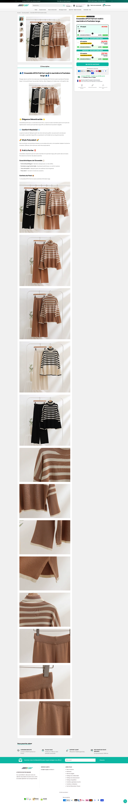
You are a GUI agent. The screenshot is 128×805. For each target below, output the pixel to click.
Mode (36, 9)
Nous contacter (70, 769)
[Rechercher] (64, 5)
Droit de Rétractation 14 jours (73, 786)
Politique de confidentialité (73, 775)
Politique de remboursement (73, 777)
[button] (92, 31)
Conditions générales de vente (74, 782)
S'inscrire (102, 760)
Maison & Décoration (52, 9)
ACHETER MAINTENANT (93, 64)
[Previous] (16, 1)
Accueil (18, 12)
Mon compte (79, 6)
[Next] (112, 1)
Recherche (69, 771)
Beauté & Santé (42, 9)
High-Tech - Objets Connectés (75, 9)
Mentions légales (70, 773)
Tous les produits (25, 12)
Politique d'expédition (71, 779)
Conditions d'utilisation (72, 784)
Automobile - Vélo (87, 9)
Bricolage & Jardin (63, 9)
